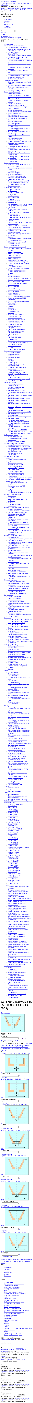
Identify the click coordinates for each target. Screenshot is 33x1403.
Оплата (6, 23)
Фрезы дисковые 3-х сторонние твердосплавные (18, 894)
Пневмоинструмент (10, 580)
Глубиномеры (12, 191)
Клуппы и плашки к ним (16, 387)
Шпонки (10, 489)
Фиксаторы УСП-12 (14, 873)
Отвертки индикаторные (16, 331)
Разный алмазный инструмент (17, 184)
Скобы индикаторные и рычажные (19, 227)
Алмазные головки (14, 166)
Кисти (10, 356)
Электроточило (13, 997)
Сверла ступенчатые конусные (17, 761)
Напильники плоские (15, 318)
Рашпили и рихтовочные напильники (20, 341)
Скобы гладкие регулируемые (17, 225)
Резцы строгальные (14, 702)
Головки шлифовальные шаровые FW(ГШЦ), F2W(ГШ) (18, 107)
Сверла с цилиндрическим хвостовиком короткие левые (17, 755)
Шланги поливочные (14, 977)
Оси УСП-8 (11, 835)
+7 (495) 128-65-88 (6, 3)
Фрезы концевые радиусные (17, 906)
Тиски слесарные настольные (17, 796)
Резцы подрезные (13, 674)
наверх (3, 1356)
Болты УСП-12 (12, 806)
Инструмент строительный (12, 351)
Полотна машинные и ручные (17, 666)
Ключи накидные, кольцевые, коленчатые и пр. (17, 284)
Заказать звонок (17, 3)
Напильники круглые (15, 316)
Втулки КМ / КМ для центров (17, 57)
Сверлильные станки (14, 791)
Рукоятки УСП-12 (13, 865)
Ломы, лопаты (12, 362)
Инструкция (8, 19)
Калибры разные (13, 196)
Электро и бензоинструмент (13, 982)
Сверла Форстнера (14, 783)
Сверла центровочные (15, 784)
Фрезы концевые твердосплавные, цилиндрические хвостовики (19, 925)
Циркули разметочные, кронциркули (19, 238)
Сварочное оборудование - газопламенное (16, 475)
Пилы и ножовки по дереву (16, 372)
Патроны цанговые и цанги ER (18, 545)
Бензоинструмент (13, 984)
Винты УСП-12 (13, 812)
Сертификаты (8, 24)
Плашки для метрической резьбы (18, 421)
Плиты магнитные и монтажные (18, 522)
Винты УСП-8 (12, 814)
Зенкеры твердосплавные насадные (19, 652)
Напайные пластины (14, 557)
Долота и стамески (14, 352)
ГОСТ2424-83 (27, 1043)
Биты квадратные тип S (15, 253)
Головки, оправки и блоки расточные (20, 511)
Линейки (11, 199)
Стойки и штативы (14, 232)
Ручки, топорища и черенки (17, 972)
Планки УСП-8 (13, 842)
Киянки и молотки (14, 357)
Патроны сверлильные (15, 540)
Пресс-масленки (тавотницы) (17, 609)
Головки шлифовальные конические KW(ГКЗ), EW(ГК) (19, 97)
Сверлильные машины (15, 591)
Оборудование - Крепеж (12, 481)
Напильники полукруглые (16, 319)
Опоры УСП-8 (12, 834)
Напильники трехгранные (16, 323)
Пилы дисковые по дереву (16, 370)
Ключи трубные (13, 293)
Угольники (11, 235)
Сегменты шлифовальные (16, 143)
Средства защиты (13, 974)
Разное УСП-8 (12, 863)
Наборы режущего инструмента (14, 443)
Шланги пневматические (16, 975)
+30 (24, 1038)
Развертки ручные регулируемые (18, 639)
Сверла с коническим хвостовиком (19, 730)
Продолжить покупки (7, 1359)
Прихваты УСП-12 (14, 855)
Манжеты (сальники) (14, 598)
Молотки (11, 308)
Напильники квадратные (16, 314)
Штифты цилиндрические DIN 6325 (19, 492)
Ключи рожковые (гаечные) (16, 290)
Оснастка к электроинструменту (18, 985)
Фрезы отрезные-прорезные (16, 928)
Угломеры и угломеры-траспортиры (19, 234)
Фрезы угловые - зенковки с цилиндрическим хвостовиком (17, 942)
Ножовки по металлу (14, 326)
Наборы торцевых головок (16, 441)
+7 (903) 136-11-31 (6, 1261)
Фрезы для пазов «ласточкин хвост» (19, 898)
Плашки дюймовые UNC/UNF (17, 430)
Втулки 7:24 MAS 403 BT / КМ (17, 47)
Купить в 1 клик (13, 1040)
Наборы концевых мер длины (17, 205)
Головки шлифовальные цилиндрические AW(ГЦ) (16, 104)
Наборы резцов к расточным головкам (20, 448)
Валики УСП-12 (13, 809)
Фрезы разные (12, 933)
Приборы (11, 210)
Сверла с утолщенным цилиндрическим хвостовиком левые (19, 742)
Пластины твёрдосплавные (12, 550)
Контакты (7, 27)
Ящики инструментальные (16, 980)
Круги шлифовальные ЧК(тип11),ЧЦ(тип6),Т (15, 139)
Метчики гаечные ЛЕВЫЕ (16, 390)
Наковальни (12, 496)
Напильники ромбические (16, 321)
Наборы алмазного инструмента (18, 182)
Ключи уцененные (14, 295)
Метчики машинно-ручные (16, 410)
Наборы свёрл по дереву (12, 456)
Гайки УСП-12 (12, 817)
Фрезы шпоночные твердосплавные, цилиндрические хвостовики (19, 963)
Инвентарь (11, 969)
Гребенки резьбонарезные (16, 646)
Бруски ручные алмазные (16, 179)
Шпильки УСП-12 (14, 880)
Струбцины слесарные (15, 344)
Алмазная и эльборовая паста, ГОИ (19, 164)
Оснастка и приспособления (13, 494)
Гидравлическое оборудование (17, 459)
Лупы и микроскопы (14, 201)
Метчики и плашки (10, 382)
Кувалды (11, 360)
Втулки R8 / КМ (13, 54)
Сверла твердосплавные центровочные (15, 780)
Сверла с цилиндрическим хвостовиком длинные (16, 749)
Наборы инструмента (11, 435)
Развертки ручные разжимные (17, 637)
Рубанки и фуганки (14, 377)
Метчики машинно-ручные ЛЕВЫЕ (19, 412)
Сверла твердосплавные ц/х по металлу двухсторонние (17, 777)
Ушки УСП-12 (12, 872)
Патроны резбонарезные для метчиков (20, 539)
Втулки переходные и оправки (14, 46)
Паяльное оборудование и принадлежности (16, 468)
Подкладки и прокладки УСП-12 (18, 847)
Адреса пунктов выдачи (8, 8)
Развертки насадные (14, 636)
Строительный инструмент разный (19, 379)
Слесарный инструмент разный (18, 342)
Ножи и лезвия (12, 971)
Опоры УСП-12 (13, 832)
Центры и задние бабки (15, 532)
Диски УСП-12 (13, 824)
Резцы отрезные (13, 672)
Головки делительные (15, 509)
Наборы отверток (13, 311)
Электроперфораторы (15, 995)
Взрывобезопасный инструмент (18, 262)
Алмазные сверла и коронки (17, 177)
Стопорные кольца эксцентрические (19, 614)
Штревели (11, 534)
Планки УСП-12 (13, 840)
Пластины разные (13, 562)
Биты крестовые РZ (14, 255)
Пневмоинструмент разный (16, 590)
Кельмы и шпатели (14, 354)
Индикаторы (12, 194)
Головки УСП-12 (13, 821)
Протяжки (11, 667)
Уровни (10, 237)
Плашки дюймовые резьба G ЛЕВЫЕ (20, 433)
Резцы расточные (13, 682)
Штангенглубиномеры (15, 240)
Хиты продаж (8, 44)
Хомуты (10, 502)
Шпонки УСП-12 (13, 882)
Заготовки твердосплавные (16, 90)
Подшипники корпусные (16, 601)
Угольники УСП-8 (14, 870)
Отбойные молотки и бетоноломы (19, 588)
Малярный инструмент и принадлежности (16, 364)
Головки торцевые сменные (16, 270)
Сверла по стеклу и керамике (17, 728)
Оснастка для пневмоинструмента (19, 586)
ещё (5, 1290)
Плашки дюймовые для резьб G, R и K (20, 431)
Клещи (10, 359)
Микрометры (12, 202)
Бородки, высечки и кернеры (17, 260)
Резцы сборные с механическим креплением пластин (18, 696)
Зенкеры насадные (14, 649)
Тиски (6, 792)
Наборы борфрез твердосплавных (18, 445)
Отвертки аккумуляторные (16, 329)
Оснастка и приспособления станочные (16, 507)
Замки (10, 967)
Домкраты (11, 461)
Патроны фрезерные (14, 543)
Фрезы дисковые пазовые (16, 896)
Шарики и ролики (13, 616)
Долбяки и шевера (14, 647)
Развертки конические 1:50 (16, 624)
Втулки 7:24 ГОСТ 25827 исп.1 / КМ (19, 49)
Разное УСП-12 (13, 862)
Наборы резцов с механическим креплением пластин (18, 450)
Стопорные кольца (14, 613)
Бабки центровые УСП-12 (16, 804)
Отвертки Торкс (13, 334)
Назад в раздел (5, 1013)
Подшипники (8, 595)
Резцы (6, 670)
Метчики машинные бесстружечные (19, 417)
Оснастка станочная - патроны (14, 535)
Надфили (11, 313)
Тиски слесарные (13, 794)
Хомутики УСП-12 (14, 875)
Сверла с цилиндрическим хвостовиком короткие (16, 752)
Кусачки (10, 306)
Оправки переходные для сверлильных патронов (16, 78)
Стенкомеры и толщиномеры (17, 230)
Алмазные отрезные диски (16, 176)
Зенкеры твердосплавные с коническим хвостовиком (16, 655)
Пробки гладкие (13, 214)
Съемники (11, 497)
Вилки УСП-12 (13, 811)
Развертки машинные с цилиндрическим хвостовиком (17, 633)
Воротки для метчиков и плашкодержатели (15, 384)
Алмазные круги (13, 171)
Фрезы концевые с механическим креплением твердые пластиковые (19, 915)
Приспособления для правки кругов (19, 141)
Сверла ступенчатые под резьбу (18, 763)
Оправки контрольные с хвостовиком (20, 74)
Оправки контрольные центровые (18, 75)
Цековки (10, 669)
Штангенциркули (13, 245)
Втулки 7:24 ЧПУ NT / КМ (16, 50)
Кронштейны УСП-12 (15, 829)
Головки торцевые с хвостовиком (18, 268)
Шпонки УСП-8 (13, 883)
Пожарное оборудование (16, 471)
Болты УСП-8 (12, 807)
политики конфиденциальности (12, 1348)
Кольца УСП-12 (13, 827)
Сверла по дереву (13, 727)
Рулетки (10, 220)
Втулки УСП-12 (13, 816)
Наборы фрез (12, 454)
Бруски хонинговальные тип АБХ (18, 181)
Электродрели (12, 992)
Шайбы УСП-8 (12, 878)
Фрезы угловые (13, 939)
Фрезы (6, 885)
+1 (19, 1038)
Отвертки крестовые (14, 332)
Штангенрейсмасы (14, 243)
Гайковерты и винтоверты (16, 581)
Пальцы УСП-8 (13, 839)
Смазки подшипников (15, 611)
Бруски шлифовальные (15, 93)
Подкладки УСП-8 (14, 849)
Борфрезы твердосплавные (16, 890)
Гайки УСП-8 (12, 819)
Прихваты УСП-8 (13, 857)
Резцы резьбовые (13, 690)
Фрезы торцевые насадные (16, 934)
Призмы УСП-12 (13, 852)
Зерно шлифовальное (14, 113)
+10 (22, 1038)
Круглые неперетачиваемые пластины (20, 555)
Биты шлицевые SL (14, 258)
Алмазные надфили (14, 172)
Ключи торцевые (13, 291)
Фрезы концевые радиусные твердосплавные (17, 909)
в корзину (4, 1077)
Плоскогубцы (12, 339)
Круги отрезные (13, 120)
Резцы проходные (13, 675)
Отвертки (11, 327)
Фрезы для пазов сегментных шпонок (20, 900)
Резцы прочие (12, 680)
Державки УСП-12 (14, 822)
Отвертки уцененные (14, 336)
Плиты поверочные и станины (17, 209)
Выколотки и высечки (15, 266)
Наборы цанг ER (13, 537)
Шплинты (11, 487)
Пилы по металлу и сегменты (17, 664)
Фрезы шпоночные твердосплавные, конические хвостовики (19, 960)
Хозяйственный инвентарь (12, 966)
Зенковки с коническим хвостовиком (19, 657)
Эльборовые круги (14, 186)
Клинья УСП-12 (13, 825)
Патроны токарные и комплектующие (20, 542)
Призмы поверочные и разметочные (19, 212)
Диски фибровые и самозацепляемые (19, 111)
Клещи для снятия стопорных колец (19, 278)
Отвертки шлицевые (14, 337)
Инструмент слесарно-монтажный (15, 247)
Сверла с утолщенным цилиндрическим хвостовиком (17, 739)
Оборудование (8, 458)
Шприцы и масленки (14, 504)
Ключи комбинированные (16, 281)
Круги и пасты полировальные (17, 118)
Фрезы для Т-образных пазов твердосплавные (17, 904)
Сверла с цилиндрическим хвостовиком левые (16, 758)
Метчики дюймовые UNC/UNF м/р (19, 398)
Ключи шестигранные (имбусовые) (19, 296)
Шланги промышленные (16, 979)
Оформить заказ (20, 1359)
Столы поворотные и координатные (19, 530)
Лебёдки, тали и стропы (15, 466)
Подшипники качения (15, 600)
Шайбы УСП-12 (13, 877)
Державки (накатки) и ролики (17, 512)
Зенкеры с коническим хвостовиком (19, 651)
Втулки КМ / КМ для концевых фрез (19, 55)
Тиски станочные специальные (18, 799)
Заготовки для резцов (11, 80)
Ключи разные (12, 288)
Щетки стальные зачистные (16, 349)
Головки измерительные (15, 192)
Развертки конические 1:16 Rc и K (19, 621)
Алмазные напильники (15, 174)
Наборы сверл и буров (15, 436)
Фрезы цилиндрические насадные (18, 944)
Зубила (10, 275)
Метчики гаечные (13, 388)
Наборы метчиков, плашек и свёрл (19, 446)
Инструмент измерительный (13, 187)
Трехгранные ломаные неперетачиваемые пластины (17, 571)
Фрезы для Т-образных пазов (17, 901)
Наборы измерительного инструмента (20, 204)
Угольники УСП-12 (14, 868)
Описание (6, 1042)
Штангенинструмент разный (17, 242)
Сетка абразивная (13, 144)
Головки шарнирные (14, 596)
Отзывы (6, 26)
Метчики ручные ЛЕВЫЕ (16, 420)
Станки (6, 786)
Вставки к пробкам (14, 189)
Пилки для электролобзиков (17, 987)
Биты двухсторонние (14, 252)
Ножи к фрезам (13, 662)
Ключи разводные (13, 286)
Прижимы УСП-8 (13, 850)
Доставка (7, 21)
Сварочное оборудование (16, 473)
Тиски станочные (13, 797)
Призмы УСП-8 (13, 853)
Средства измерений (14, 229)
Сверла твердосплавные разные (18, 768)
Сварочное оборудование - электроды (20, 478)
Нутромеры (11, 207)
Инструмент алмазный (11, 163)
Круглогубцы (12, 304)
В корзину (4, 1040)
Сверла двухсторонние (15, 712)
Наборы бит (12, 309)
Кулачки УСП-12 (13, 830)
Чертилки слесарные (14, 346)
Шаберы (10, 347)
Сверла (6, 705)
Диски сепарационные (15, 110)
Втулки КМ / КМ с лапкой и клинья (19, 59)
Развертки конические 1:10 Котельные (20, 619)
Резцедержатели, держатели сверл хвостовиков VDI (18, 528)
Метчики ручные (13, 418)
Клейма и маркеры (14, 276)
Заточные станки (13, 788)
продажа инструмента (7, 1339)
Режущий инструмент (11, 644)
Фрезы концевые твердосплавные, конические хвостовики (19, 922)
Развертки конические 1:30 (16, 623)
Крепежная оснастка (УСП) (16, 486)
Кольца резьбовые (13, 197)
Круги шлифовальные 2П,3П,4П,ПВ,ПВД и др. (16, 122)
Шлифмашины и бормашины (17, 593)
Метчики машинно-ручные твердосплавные (16, 414)
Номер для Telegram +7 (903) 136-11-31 (13, 10)
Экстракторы (12, 506)
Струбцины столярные (15, 380)
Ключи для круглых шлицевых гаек (19, 280)
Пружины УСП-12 (14, 860)
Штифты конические (14, 491)
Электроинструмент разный (17, 994)
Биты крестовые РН (14, 257)
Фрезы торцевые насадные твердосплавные (16, 937)
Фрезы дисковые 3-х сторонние (18, 891)
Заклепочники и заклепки (16, 464)
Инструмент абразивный (12, 92)
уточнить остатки (6, 1128)
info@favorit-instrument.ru (24, 8)
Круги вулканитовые (14, 115)
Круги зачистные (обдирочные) (18, 116)
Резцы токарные (13, 703)
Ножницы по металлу (15, 324)
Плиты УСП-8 (12, 845)
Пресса (10, 789)
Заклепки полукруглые (15, 463)
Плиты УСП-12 (13, 844)
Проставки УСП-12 (14, 858)
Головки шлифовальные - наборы (18, 95)
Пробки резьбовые (14, 215)
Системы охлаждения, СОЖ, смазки (19, 479)
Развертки (7, 618)
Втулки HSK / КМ (13, 52)
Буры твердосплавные (15, 707)
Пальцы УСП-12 (13, 837)
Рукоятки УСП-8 (13, 867)
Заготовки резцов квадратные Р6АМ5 (20, 85)
